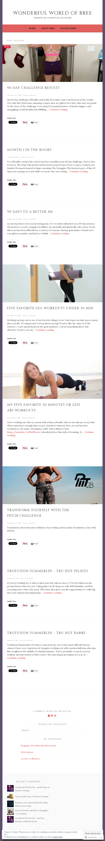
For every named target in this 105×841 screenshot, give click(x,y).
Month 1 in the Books (29, 150)
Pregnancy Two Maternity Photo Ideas (38, 745)
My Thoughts (68, 28)
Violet (18, 796)
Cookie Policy (57, 837)
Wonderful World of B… (26, 787)
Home (32, 28)
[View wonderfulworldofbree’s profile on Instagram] (52, 716)
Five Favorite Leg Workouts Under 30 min (50, 308)
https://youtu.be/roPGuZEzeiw (23, 432)
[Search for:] (52, 730)
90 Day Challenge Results (33, 88)
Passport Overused (24, 802)
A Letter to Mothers (30, 758)
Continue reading (58, 109)
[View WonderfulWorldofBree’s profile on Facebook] (49, 716)
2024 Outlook (27, 752)
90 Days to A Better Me (30, 212)
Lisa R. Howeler (22, 810)
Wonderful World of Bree (52, 13)
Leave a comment (29, 95)
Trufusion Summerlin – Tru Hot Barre (46, 633)
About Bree (47, 28)
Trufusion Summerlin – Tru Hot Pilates (47, 571)
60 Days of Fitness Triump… (37, 796)
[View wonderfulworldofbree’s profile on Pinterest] (55, 716)
